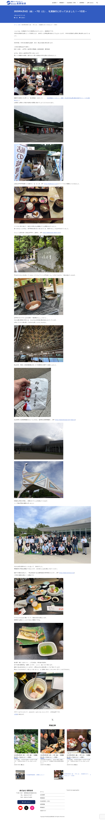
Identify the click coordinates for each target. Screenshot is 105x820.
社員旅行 (23, 17)
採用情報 (82, 2)
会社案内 (54, 2)
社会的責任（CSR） (71, 2)
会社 (17, 17)
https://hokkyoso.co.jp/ (51, 183)
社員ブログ (43, 810)
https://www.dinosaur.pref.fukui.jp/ (65, 419)
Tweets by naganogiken (72, 790)
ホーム (42, 791)
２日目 (16, 714)
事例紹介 (42, 807)
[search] (97, 2)
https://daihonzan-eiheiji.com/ (51, 232)
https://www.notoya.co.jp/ (66, 572)
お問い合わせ (90, 2)
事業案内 (61, 2)
